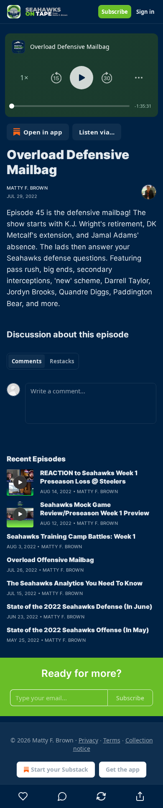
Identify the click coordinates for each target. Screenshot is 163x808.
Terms (111, 740)
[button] (24, 78)
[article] (81, 482)
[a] (20, 482)
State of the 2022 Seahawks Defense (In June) (80, 606)
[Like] (23, 796)
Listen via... (97, 132)
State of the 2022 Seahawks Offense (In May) (78, 630)
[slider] (71, 106)
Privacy (88, 740)
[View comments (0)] (62, 796)
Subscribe (115, 11)
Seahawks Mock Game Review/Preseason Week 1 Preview (94, 509)
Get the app (123, 769)
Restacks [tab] (62, 361)
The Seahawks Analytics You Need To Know (75, 583)
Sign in (145, 11)
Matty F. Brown (27, 188)
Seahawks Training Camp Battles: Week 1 (71, 536)
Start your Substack (59, 769)
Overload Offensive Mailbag (50, 560)
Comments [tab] (26, 361)
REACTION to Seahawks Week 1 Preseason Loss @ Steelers (89, 477)
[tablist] (43, 361)
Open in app (42, 132)
